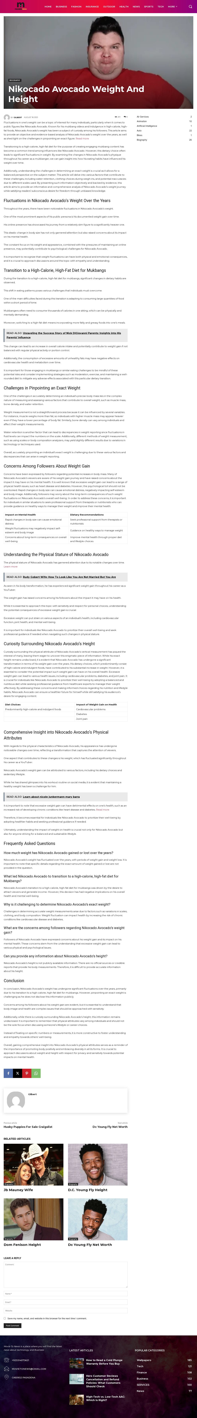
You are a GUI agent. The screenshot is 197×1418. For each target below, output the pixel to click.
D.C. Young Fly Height (87, 1190)
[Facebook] (8, 1073)
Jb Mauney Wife (18, 1190)
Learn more (11, 566)
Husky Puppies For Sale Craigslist (28, 1127)
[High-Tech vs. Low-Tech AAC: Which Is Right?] (76, 1400)
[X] (17, 1073)
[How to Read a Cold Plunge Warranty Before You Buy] (76, 1363)
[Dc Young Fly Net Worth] (98, 1219)
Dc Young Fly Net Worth (110, 1127)
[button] (190, 6)
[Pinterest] (26, 1073)
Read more (82, 138)
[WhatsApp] (36, 1073)
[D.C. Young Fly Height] (98, 1165)
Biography (15, 80)
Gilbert (18, 117)
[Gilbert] (7, 117)
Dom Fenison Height (22, 1245)
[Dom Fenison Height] (33, 1219)
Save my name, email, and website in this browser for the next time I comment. (47, 1318)
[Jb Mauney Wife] (33, 1165)
